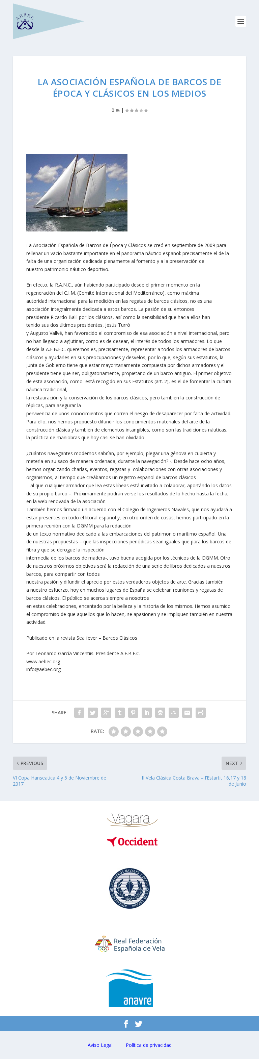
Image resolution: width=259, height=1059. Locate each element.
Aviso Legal (100, 1045)
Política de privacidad (149, 1045)
